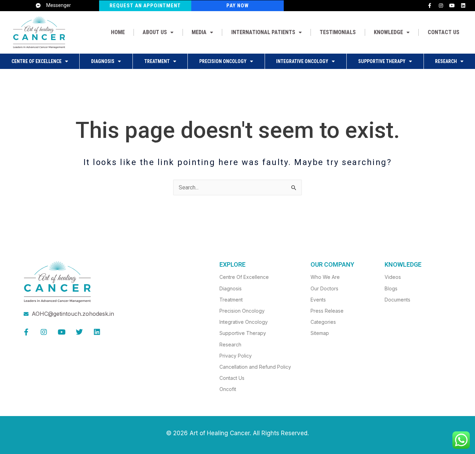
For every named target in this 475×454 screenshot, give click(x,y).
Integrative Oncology (302, 61)
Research (446, 61)
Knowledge (388, 32)
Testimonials (338, 32)
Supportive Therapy (381, 61)
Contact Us (443, 32)
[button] (158, 32)
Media (199, 32)
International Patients (263, 32)
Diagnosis (102, 61)
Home (118, 32)
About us (155, 32)
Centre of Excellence (36, 61)
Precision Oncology (223, 61)
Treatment (157, 61)
